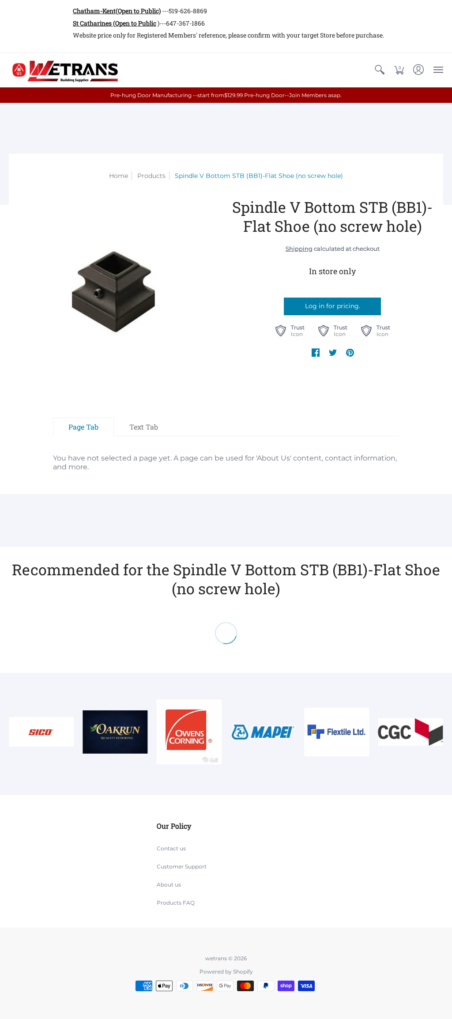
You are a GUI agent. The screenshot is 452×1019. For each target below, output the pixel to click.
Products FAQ (176, 902)
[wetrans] (64, 70)
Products (151, 176)
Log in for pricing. (332, 306)
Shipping (299, 248)
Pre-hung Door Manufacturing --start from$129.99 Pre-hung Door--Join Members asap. (226, 95)
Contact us (171, 848)
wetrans (216, 958)
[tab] (83, 427)
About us (169, 884)
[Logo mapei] (262, 731)
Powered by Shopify (226, 971)
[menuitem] (379, 70)
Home (118, 176)
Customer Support (182, 866)
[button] (379, 70)
